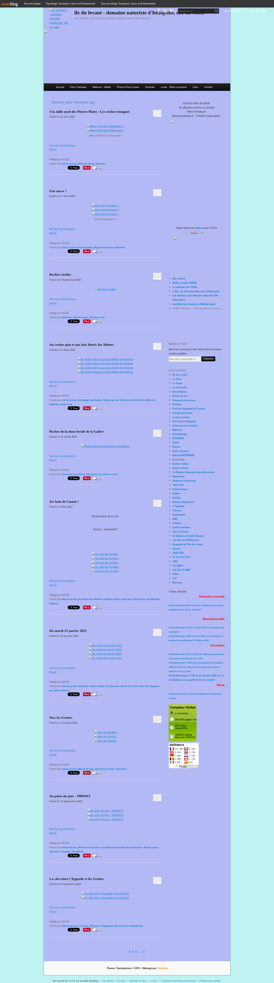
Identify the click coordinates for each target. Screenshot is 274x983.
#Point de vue (85, 847)
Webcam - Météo (101, 87)
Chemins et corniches (185, 425)
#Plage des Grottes (103, 247)
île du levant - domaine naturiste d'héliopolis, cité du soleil (139, 12)
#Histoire (54, 404)
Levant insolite (180, 417)
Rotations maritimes (184, 480)
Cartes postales (181, 527)
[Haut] (52, 149)
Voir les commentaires (62, 145)
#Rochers (100, 163)
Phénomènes (180, 489)
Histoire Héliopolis (183, 502)
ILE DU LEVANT (181, 569)
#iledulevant (136, 925)
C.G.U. (154, 980)
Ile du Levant (179, 374)
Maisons (177, 429)
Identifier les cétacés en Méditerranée (193, 304)
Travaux (176, 510)
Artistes (176, 523)
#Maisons (150, 400)
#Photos (65, 690)
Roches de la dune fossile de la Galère (76, 431)
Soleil (175, 442)
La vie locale (179, 387)
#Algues (53, 603)
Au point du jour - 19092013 (69, 796)
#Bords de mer (97, 317)
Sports (176, 548)
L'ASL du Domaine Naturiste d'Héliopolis (196, 291)
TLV (174, 578)
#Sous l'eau (68, 247)
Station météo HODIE (184, 282)
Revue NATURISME (183, 455)
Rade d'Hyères (180, 451)
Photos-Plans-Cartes (128, 87)
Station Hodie (180, 468)
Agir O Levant (180, 531)
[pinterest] (171, 11)
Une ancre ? (58, 191)
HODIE (71, 980)
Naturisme (178, 476)
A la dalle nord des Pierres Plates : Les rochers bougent (89, 112)
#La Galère (79, 474)
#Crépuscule (112, 686)
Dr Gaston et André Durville (188, 536)
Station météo (180, 463)
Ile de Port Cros (181, 557)
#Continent (77, 851)
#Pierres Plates (86, 163)
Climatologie (179, 434)
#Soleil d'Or (138, 400)
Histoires (150, 87)
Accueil (60, 87)
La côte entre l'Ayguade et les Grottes (76, 879)
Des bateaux (179, 391)
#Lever (97, 847)
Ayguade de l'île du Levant (187, 544)
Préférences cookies (210, 980)
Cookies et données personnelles (179, 980)
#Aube (101, 686)
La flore (176, 379)
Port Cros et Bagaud (184, 421)
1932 (175, 561)
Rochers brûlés (60, 274)
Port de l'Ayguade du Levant (188, 408)
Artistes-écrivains (182, 413)
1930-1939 (178, 552)
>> (143, 951)
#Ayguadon (107, 925)
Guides (176, 497)
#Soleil (93, 686)
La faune (177, 383)
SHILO (199, 228)
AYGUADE (178, 438)
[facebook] (158, 11)
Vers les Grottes (60, 717)
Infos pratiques (78, 87)
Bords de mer (180, 396)
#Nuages (65, 851)
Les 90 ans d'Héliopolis (185, 540)
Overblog (162, 968)
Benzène (177, 582)
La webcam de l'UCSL (185, 287)
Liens (195, 87)
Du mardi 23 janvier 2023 (67, 631)
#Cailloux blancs (112, 599)
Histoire (176, 404)
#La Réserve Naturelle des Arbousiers (122, 847)
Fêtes (175, 574)
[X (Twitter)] (165, 11)
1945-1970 (178, 485)
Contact (208, 87)
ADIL (175, 519)
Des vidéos (178, 278)
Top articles (108, 980)
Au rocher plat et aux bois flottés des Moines (81, 344)
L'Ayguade (178, 506)
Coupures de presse (184, 400)
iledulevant (178, 514)
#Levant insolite (83, 247)
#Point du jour (69, 847)
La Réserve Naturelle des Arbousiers (193, 472)
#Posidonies (153, 599)
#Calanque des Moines (90, 400)
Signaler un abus (138, 980)
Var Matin (177, 565)
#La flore (83, 925)
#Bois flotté (66, 404)
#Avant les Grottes (105, 769)
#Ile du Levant (69, 163)
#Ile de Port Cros (129, 686)
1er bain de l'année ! (64, 501)
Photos (176, 446)
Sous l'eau (178, 459)
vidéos (176, 493)
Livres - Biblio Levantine (174, 87)
